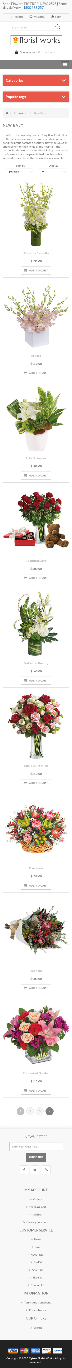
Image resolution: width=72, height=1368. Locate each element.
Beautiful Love (36, 560)
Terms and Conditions (37, 1302)
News (37, 1239)
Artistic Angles (36, 458)
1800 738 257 (33, 7)
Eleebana (36, 970)
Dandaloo (36, 868)
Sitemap (37, 1277)
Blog (37, 1246)
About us (37, 1269)
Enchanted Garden (36, 1073)
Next (50, 1111)
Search (38, 1327)
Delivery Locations (37, 1222)
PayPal (38, 1262)
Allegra (36, 355)
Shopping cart (37, 1206)
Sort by (20, 165)
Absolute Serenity (36, 253)
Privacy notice (37, 1310)
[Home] (7, 113)
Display (53, 165)
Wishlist (37, 1214)
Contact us (38, 1285)
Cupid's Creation (36, 765)
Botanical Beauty (36, 663)
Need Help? (38, 1254)
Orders (37, 1199)
